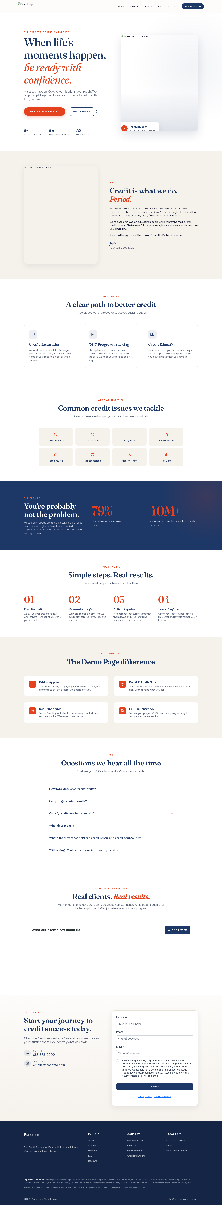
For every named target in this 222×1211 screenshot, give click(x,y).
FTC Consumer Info (176, 1140)
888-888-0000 (135, 1140)
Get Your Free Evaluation (43, 111)
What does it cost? (61, 825)
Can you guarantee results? (68, 801)
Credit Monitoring (136, 1155)
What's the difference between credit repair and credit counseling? (95, 838)
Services (134, 6)
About (120, 6)
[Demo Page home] (25, 6)
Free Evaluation (193, 6)
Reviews (172, 6)
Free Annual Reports (176, 1150)
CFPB (169, 1145)
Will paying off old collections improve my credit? (83, 850)
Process (148, 6)
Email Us (131, 1145)
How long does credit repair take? (72, 789)
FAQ (160, 6)
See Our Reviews (82, 111)
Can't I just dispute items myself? (71, 813)
